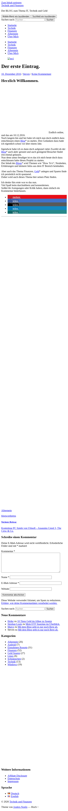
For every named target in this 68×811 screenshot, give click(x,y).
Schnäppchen (14, 658)
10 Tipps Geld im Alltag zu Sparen (34, 621)
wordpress (11, 516)
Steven (26, 74)
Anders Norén (20, 807)
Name (5, 577)
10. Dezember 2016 (11, 74)
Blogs (19, 163)
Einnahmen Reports (17, 647)
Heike (11, 621)
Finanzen (12, 31)
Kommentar (8, 551)
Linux (11, 656)
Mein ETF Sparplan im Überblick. (43, 624)
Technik (12, 28)
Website (5, 588)
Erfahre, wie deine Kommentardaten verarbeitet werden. (29, 603)
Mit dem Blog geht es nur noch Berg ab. (38, 627)
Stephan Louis (15, 624)
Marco (11, 627)
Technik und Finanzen (12, 5)
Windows (12, 664)
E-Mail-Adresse (10, 583)
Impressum (13, 781)
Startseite (12, 25)
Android (12, 644)
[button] (14, 197)
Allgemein (13, 33)
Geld (36, 171)
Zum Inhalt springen (11, 2)
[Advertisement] (34, 362)
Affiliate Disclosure (17, 775)
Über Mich (13, 36)
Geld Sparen (14, 653)
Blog (22, 141)
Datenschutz (14, 778)
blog (3, 516)
